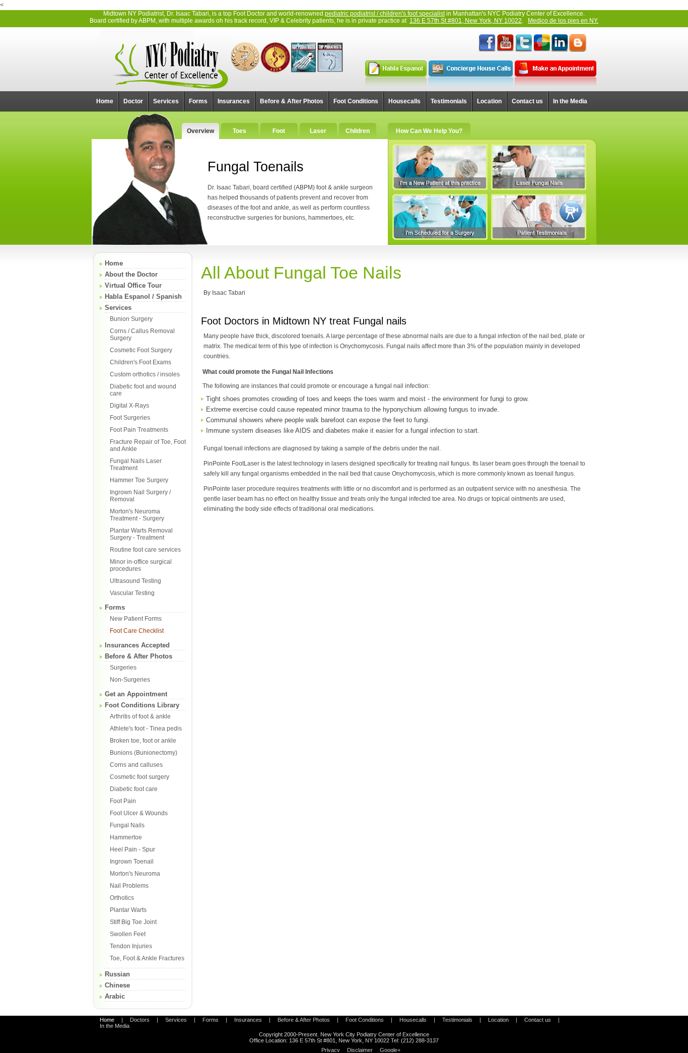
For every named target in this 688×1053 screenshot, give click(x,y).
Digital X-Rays (129, 405)
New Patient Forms (136, 618)
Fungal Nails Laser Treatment (136, 464)
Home (114, 263)
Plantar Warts (128, 909)
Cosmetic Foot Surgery (141, 350)
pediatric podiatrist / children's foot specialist (385, 13)
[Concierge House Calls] (470, 84)
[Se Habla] (396, 84)
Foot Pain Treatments (139, 429)
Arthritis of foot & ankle (140, 716)
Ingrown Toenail (132, 861)
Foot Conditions (365, 1020)
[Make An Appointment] (555, 84)
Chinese (117, 985)
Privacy (330, 1050)
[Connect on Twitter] (523, 50)
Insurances (248, 1020)
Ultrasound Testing (135, 580)
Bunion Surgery (131, 318)
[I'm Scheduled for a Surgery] (440, 217)
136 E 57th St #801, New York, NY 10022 (465, 20)
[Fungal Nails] (538, 167)
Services (118, 307)
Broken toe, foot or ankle (143, 740)
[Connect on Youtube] (505, 50)
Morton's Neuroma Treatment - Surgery (137, 515)
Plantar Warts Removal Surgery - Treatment (141, 534)
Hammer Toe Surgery (139, 480)
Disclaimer (360, 1050)
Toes (239, 131)
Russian (117, 974)
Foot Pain (123, 801)
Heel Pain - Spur (132, 849)
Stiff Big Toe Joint (133, 922)
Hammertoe (126, 837)
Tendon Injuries (131, 946)
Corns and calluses (136, 764)
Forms (115, 607)
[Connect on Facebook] (487, 50)
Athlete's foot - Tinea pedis (146, 728)
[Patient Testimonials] (538, 217)
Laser (318, 131)
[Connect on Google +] (541, 50)
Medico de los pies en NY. (563, 20)
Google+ (390, 1050)
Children (358, 131)
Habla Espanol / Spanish (143, 296)
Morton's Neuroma (135, 873)
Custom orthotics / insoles (145, 374)
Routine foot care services (145, 549)
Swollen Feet (128, 934)
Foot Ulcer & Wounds (139, 813)
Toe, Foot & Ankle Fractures (147, 958)
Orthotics (122, 897)
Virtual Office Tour (133, 285)
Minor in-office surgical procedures (141, 565)
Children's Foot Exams (140, 362)
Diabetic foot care (134, 789)
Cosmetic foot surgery (139, 776)
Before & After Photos (138, 656)
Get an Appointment (136, 694)
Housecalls (413, 1020)
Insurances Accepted (137, 645)
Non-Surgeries (130, 679)
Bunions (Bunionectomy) (143, 752)
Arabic (115, 996)
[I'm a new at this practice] (440, 167)
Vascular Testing (132, 593)
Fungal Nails (127, 825)
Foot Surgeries (130, 417)
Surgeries (123, 667)
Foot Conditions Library (142, 705)
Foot (278, 131)
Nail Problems (129, 885)
